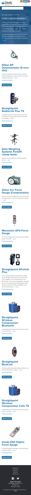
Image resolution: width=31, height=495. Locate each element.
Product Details (7, 85)
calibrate (24, 29)
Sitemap (15, 490)
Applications (10, 14)
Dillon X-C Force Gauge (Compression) (15, 191)
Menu (26, 4)
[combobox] (12, 8)
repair (16, 29)
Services (15, 470)
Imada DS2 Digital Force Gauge (13, 443)
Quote (26, 1)
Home (3, 14)
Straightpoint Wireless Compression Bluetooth (10, 321)
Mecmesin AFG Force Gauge (15, 232)
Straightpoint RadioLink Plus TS (13, 110)
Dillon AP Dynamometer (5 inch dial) (15, 67)
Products (5, 14)
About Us (15, 474)
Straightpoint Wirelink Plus (15, 271)
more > (16, 78)
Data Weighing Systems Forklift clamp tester (12, 151)
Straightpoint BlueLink (10, 363)
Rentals (15, 472)
